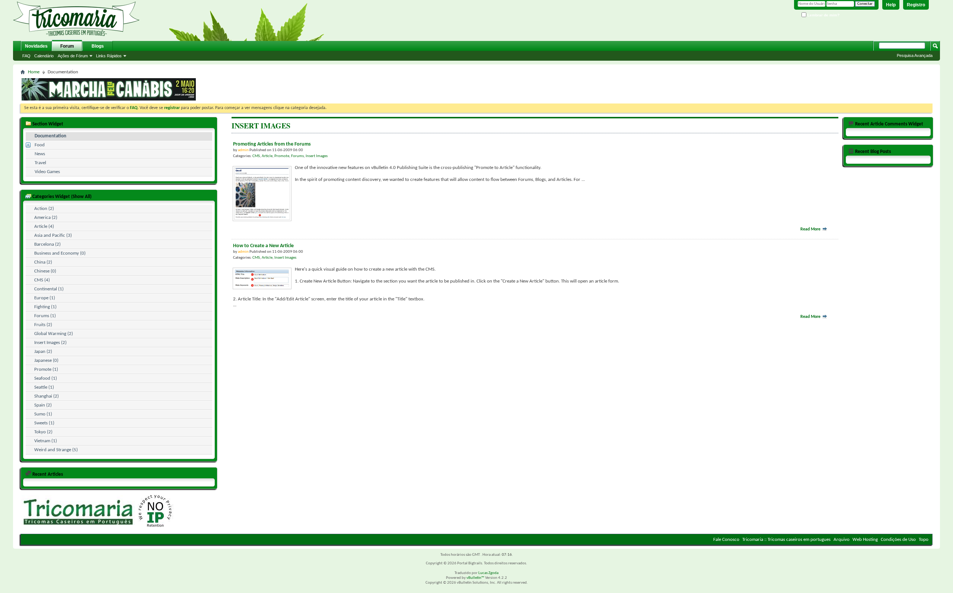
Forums (297, 156)
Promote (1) (46, 369)
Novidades (36, 46)
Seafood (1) (45, 378)
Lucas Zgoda (488, 573)
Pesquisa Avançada (915, 55)
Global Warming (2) (53, 333)
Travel (40, 162)
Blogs (98, 46)
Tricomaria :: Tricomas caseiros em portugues (786, 539)
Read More (811, 229)
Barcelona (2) (47, 244)
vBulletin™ (475, 578)
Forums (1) (45, 315)
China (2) (43, 262)
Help (891, 4)
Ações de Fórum (73, 56)
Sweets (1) (44, 423)
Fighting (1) (45, 307)
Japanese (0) (46, 360)
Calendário (44, 56)
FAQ (26, 56)
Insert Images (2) (50, 342)
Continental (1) (49, 289)
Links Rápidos (109, 56)
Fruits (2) (43, 324)
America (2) (45, 217)
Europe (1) (44, 298)
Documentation (50, 136)
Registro (916, 4)
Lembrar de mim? (822, 15)
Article (267, 156)
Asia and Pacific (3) (53, 235)
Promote (281, 156)
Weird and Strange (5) (56, 449)
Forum (67, 46)
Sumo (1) (43, 414)
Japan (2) (43, 351)
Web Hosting (865, 539)
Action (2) (44, 208)
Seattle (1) (44, 387)
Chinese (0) (45, 271)
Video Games (47, 171)
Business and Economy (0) (60, 253)
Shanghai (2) (46, 396)
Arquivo (842, 539)
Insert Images (317, 156)
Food (40, 145)
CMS (256, 156)
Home (33, 72)
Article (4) (44, 226)
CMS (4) (42, 280)
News (40, 154)
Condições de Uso (898, 539)
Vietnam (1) (45, 441)
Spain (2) (43, 405)
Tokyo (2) (43, 432)
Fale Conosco (726, 539)
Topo (923, 539)
